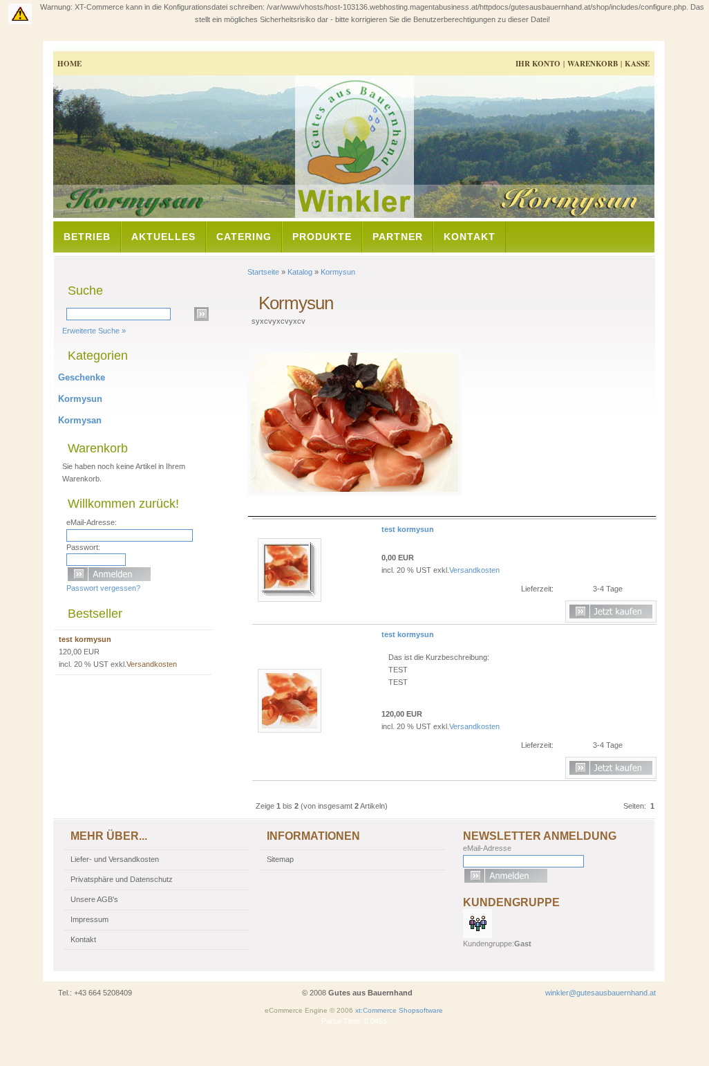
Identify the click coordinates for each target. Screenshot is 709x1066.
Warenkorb (592, 63)
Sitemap (280, 859)
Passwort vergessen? (103, 588)
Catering (244, 236)
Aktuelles (163, 236)
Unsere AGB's (94, 899)
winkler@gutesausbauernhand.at (600, 993)
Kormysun (338, 272)
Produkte (322, 236)
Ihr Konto (538, 63)
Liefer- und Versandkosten (114, 859)
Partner (397, 236)
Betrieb (87, 236)
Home (69, 63)
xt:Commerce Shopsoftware (399, 1010)
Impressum (89, 919)
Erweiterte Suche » (94, 331)
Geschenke (81, 377)
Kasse (637, 63)
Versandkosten (474, 570)
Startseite (263, 272)
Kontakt (469, 236)
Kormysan (80, 420)
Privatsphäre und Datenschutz (121, 879)
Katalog (299, 272)
